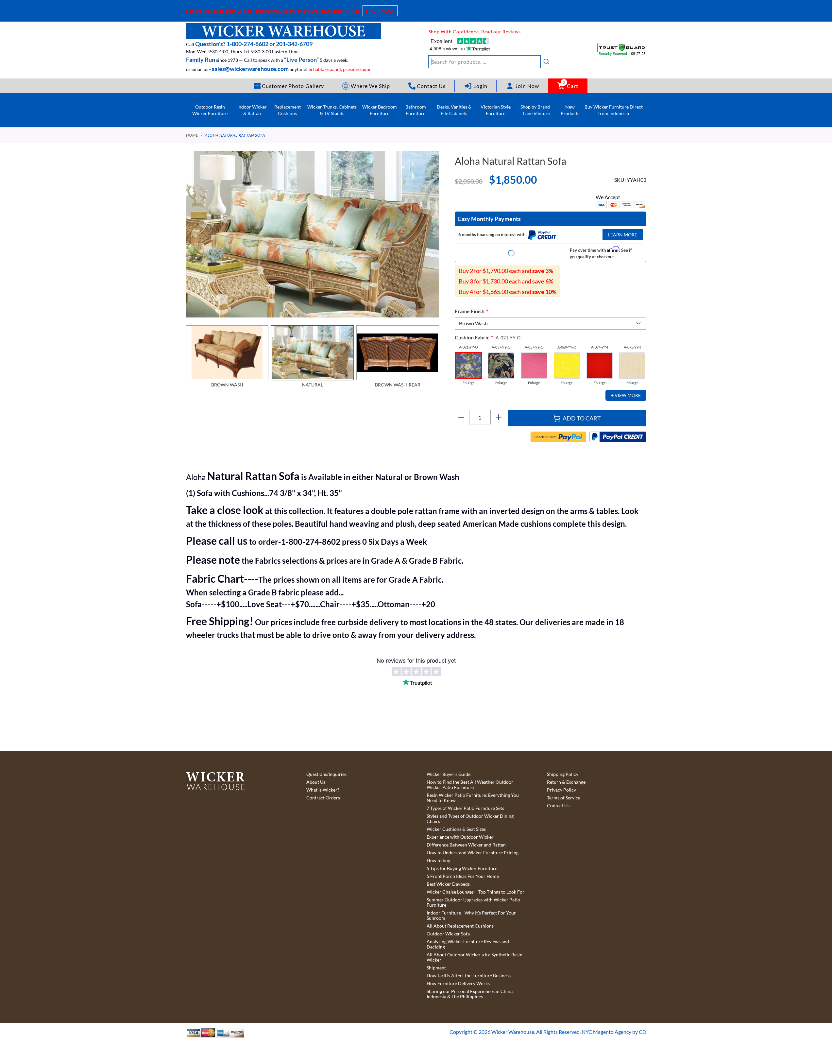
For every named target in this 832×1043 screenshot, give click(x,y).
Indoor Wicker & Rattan (252, 110)
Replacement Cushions (287, 110)
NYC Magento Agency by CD (614, 1032)
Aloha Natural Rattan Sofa (235, 135)
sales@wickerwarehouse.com (250, 68)
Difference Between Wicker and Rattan (466, 844)
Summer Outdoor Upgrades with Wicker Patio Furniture (473, 902)
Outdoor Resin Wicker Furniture (210, 110)
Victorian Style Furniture (496, 110)
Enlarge (469, 383)
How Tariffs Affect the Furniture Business (469, 975)
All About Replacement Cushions (460, 926)
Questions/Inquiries (326, 774)
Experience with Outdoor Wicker (460, 837)
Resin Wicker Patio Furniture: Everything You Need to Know (473, 798)
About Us (315, 782)
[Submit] (546, 61)
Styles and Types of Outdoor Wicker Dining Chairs (470, 818)
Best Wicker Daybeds (448, 884)
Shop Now (380, 11)
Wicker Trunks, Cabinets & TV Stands (332, 110)
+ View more (626, 395)
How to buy (438, 860)
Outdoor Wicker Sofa (448, 933)
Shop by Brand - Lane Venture (536, 110)
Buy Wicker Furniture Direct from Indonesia (614, 110)
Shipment (436, 967)
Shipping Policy (562, 774)
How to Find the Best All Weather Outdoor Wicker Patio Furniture (470, 784)
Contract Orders (323, 797)
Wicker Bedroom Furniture (379, 110)
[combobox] (489, 62)
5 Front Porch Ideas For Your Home (463, 876)
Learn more (622, 234)
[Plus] (498, 417)
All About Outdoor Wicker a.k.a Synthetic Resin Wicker (474, 957)
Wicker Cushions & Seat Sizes (456, 829)
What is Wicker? (322, 790)
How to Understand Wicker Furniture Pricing (472, 852)
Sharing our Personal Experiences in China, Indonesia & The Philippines (470, 994)
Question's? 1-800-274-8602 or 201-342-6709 (254, 43)
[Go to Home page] (283, 31)
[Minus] (461, 417)
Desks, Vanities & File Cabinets (454, 110)
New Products (570, 110)
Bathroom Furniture (415, 110)
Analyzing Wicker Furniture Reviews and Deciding (468, 944)
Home (192, 135)
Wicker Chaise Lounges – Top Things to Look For (475, 892)
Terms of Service (563, 797)
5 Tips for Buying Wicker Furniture (462, 868)
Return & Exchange (566, 782)
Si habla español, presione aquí (339, 69)
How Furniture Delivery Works (458, 983)
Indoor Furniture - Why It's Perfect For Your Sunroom (471, 915)
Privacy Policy (561, 790)
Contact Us (558, 805)
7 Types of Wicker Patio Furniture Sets (465, 808)
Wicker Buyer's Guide (448, 774)
